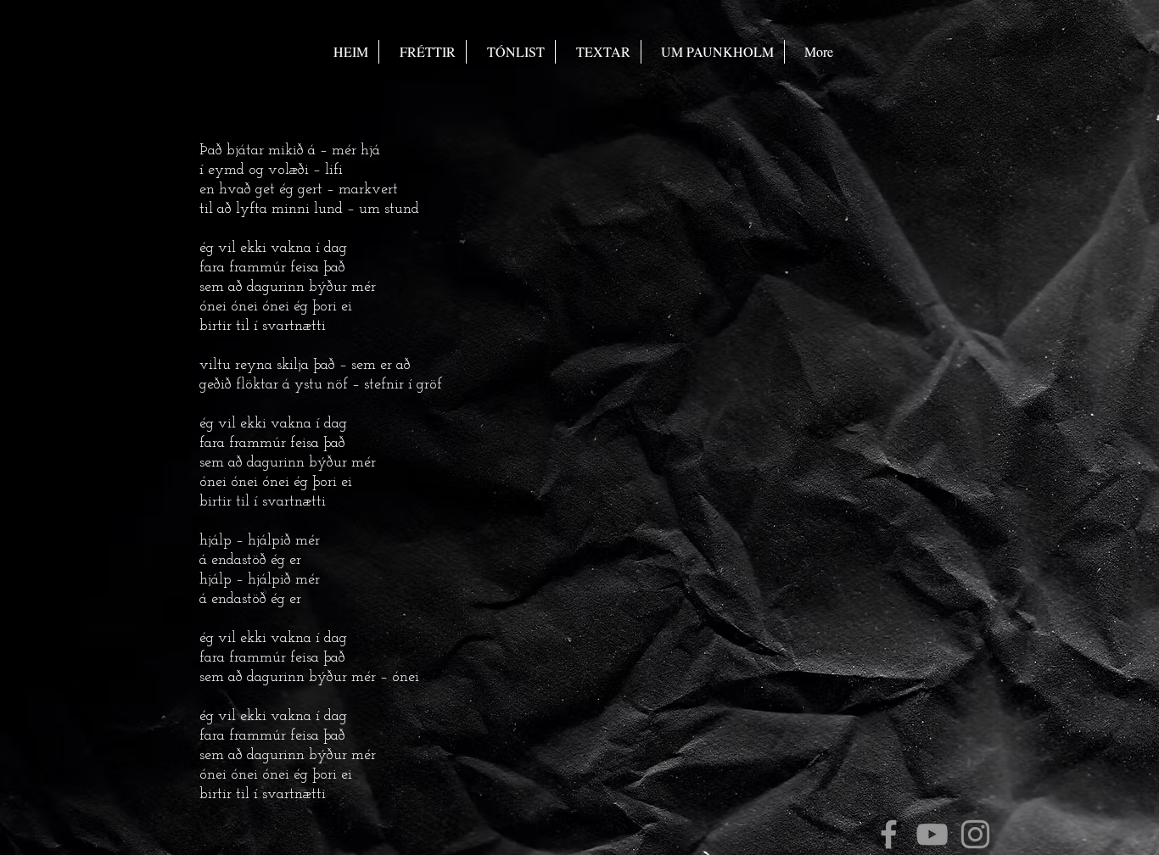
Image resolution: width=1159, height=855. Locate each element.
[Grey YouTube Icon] (932, 834)
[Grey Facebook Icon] (889, 834)
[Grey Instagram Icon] (975, 834)
